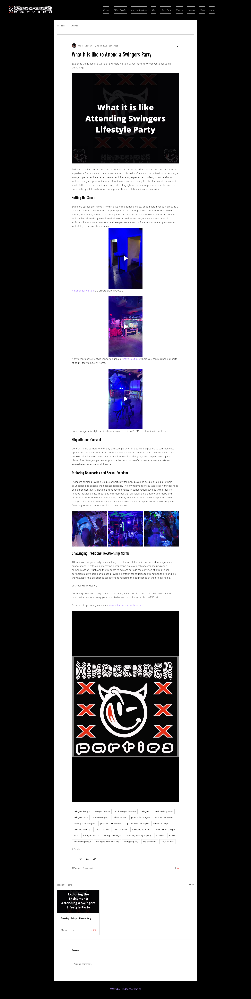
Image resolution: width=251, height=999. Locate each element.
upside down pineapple (137, 823)
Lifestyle (74, 25)
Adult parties (167, 841)
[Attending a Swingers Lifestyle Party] (78, 901)
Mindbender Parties (164, 817)
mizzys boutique (161, 823)
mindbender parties (163, 811)
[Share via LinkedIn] (87, 859)
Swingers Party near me (107, 841)
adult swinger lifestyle (125, 811)
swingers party (81, 817)
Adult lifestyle (102, 829)
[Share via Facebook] (73, 859)
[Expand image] (89, 529)
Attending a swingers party (139, 835)
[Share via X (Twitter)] (80, 859)
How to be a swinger (165, 829)
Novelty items (149, 841)
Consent (160, 835)
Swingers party (131, 841)
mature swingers (101, 817)
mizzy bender (119, 817)
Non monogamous (82, 841)
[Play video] (125, 258)
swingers (145, 811)
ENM (76, 835)
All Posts (61, 25)
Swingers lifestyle (112, 835)
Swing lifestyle (120, 829)
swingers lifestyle (82, 811)
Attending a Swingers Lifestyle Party (76, 918)
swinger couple (102, 811)
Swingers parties (91, 835)
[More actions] (177, 45)
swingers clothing (82, 829)
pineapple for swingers (84, 823)
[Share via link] (94, 859)
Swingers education (141, 829)
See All (191, 884)
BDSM (172, 835)
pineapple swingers (140, 817)
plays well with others (110, 823)
